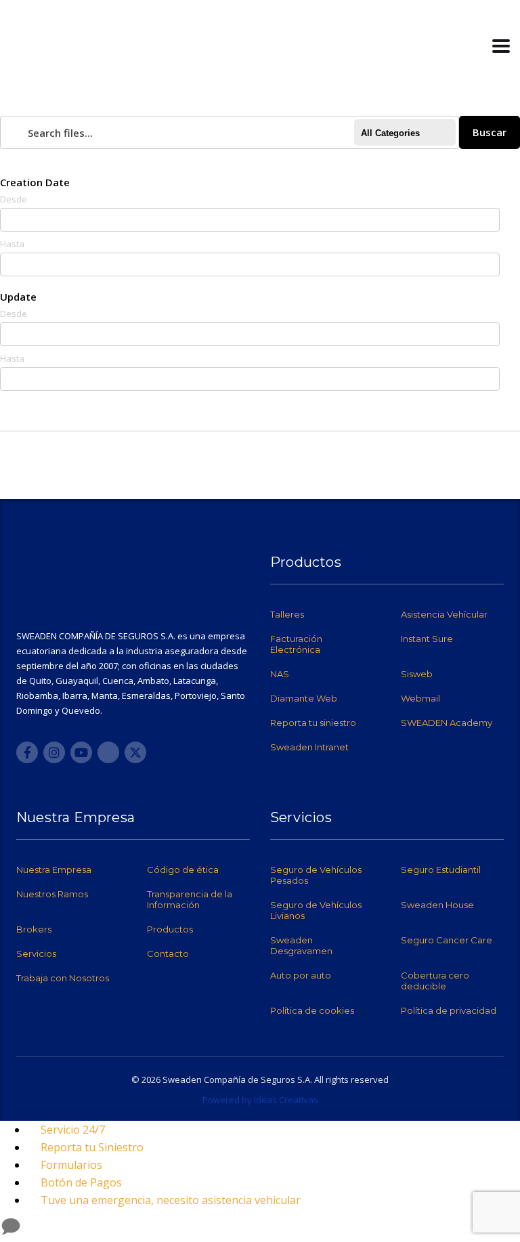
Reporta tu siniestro (313, 722)
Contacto (168, 953)
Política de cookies (312, 1010)
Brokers (33, 929)
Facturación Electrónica (296, 644)
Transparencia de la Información (189, 899)
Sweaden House (437, 904)
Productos (170, 929)
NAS (279, 673)
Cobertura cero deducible (435, 980)
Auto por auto (300, 975)
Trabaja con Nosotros (62, 977)
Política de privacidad (448, 1010)
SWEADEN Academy (446, 722)
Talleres (287, 614)
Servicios (36, 953)
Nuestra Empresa (53, 869)
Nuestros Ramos (52, 893)
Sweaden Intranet (309, 747)
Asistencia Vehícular (444, 614)
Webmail (420, 698)
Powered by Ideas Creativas (260, 1100)
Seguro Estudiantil (441, 869)
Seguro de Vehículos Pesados (316, 875)
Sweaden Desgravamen (301, 945)
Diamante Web (303, 698)
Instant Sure (427, 638)
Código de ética (183, 869)
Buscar (489, 132)
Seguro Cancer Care (446, 940)
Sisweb (417, 673)
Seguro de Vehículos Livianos (316, 910)
